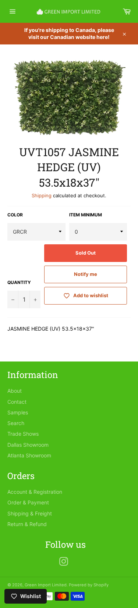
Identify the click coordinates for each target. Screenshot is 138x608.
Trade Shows (23, 434)
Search (15, 423)
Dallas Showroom (28, 445)
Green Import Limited (46, 584)
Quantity (19, 282)
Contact (16, 402)
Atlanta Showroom (29, 455)
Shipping (42, 195)
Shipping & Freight (29, 513)
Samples (17, 412)
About (14, 391)
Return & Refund (27, 524)
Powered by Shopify (89, 584)
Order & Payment (28, 502)
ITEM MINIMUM (85, 214)
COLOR (15, 214)
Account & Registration (34, 492)
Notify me (85, 274)
